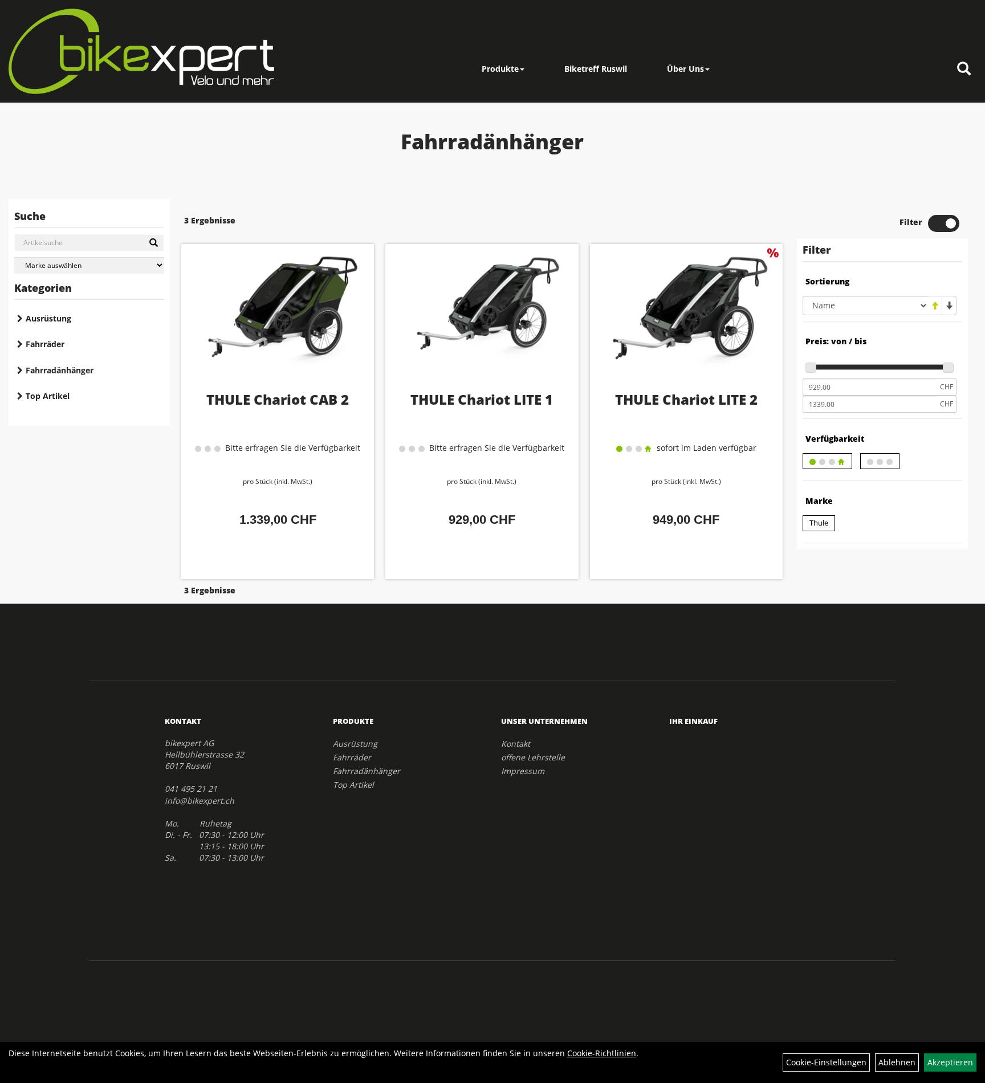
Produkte (500, 68)
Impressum (522, 771)
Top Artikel (48, 395)
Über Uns (685, 68)
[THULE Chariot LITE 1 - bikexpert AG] (481, 321)
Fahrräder (45, 344)
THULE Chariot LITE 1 (481, 399)
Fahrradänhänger (59, 370)
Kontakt (515, 743)
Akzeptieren (950, 1062)
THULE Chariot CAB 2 (277, 399)
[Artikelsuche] (964, 69)
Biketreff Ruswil (595, 68)
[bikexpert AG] (141, 51)
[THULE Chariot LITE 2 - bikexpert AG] (686, 321)
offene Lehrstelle (533, 757)
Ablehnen (896, 1062)
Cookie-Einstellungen (826, 1062)
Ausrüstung (48, 318)
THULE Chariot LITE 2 (686, 399)
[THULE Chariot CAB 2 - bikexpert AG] (277, 321)
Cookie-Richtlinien (601, 1053)
